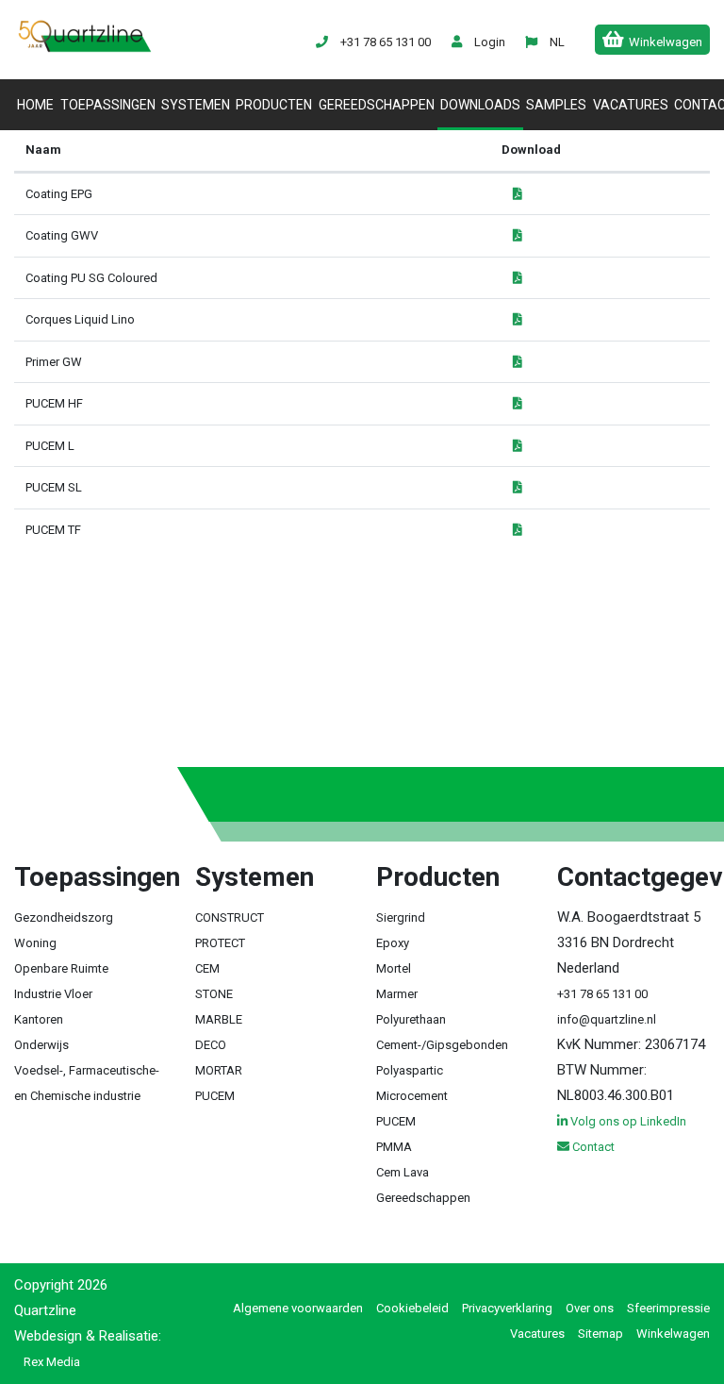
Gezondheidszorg (63, 917)
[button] (556, 42)
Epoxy (392, 943)
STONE (214, 994)
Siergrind (400, 917)
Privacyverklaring (507, 1308)
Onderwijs (41, 1045)
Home (37, 104)
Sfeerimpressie (668, 1308)
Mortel (393, 968)
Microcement (412, 1096)
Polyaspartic (409, 1070)
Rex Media (52, 1362)
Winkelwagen (673, 1333)
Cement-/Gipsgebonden (442, 1045)
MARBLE (218, 1019)
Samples (556, 104)
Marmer (397, 994)
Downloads (480, 104)
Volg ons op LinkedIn (627, 1121)
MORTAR (218, 1070)
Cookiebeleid (412, 1308)
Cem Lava (402, 1172)
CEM (207, 968)
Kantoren (38, 1019)
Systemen (195, 104)
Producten (274, 104)
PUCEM (215, 1096)
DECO (210, 1045)
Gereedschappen (377, 104)
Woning (35, 943)
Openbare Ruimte (61, 968)
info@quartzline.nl (606, 1019)
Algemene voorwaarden (298, 1308)
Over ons (590, 1308)
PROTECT (220, 943)
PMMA (394, 1147)
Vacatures (630, 104)
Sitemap (600, 1333)
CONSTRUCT (229, 917)
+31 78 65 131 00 (602, 994)
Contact (592, 1147)
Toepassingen (108, 104)
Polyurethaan (411, 1019)
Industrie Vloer (53, 994)
